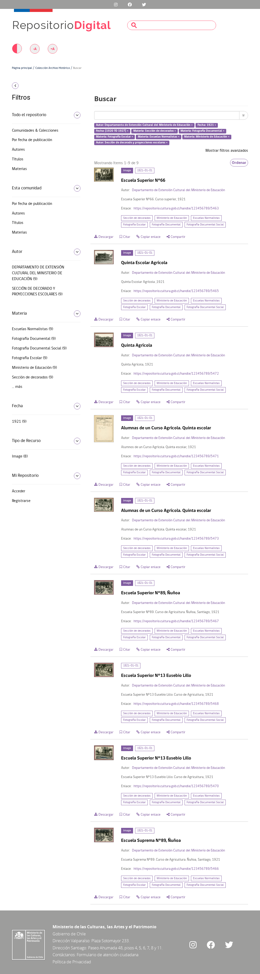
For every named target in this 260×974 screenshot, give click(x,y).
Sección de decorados (137, 218)
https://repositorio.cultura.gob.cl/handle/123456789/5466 (176, 869)
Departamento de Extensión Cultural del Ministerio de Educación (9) (38, 273)
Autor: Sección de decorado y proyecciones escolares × (132, 142)
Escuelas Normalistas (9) (32, 329)
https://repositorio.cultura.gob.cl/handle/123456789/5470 (176, 786)
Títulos (17, 159)
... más (17, 387)
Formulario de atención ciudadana (107, 954)
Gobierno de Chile (69, 934)
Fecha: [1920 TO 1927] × (112, 130)
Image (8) (20, 456)
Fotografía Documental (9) (34, 339)
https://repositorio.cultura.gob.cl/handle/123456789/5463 (176, 208)
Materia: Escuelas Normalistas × (159, 136)
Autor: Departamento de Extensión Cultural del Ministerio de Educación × (144, 125)
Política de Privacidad (72, 962)
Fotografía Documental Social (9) (39, 348)
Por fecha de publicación (32, 140)
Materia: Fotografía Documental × (202, 130)
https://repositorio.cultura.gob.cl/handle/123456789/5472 (176, 374)
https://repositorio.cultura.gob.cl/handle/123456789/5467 (176, 621)
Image (127, 170)
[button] (38, 85)
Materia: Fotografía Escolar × (114, 136)
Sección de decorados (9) (32, 377)
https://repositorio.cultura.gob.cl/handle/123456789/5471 (176, 456)
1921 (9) (19, 422)
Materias (19, 169)
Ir (243, 115)
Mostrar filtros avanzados (226, 151)
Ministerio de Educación (172, 218)
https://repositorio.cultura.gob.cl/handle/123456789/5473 (176, 539)
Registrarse (21, 501)
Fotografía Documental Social (205, 224)
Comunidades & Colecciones (35, 131)
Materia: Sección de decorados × (154, 130)
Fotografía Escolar (134, 224)
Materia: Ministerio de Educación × (207, 136)
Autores (18, 150)
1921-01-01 (144, 170)
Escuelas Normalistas (206, 218)
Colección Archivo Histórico (52, 68)
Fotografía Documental (166, 224)
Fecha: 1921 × (207, 125)
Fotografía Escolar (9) (29, 358)
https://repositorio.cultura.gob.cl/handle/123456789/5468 (176, 704)
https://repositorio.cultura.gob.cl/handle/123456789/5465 (176, 291)
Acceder (18, 491)
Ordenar (239, 162)
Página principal (22, 68)
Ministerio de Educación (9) (34, 368)
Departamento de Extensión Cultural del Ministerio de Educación (178, 190)
